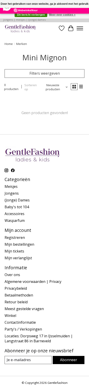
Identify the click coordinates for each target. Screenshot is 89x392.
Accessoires (14, 213)
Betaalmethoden (19, 295)
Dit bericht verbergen (31, 14)
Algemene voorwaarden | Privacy (33, 281)
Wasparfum (15, 220)
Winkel (10, 315)
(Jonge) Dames (17, 200)
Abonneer (68, 359)
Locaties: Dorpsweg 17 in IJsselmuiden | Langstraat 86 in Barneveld (39, 338)
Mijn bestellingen (19, 244)
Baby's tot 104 (17, 206)
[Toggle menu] (79, 28)
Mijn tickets (14, 251)
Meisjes (11, 186)
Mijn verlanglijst (18, 257)
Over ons (12, 274)
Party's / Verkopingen (23, 329)
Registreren (15, 237)
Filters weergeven (44, 73)
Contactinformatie (20, 322)
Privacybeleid (16, 288)
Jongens (12, 193)
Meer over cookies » (62, 14)
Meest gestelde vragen (24, 308)
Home (9, 44)
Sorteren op (30, 87)
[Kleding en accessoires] (20, 28)
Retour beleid (16, 301)
